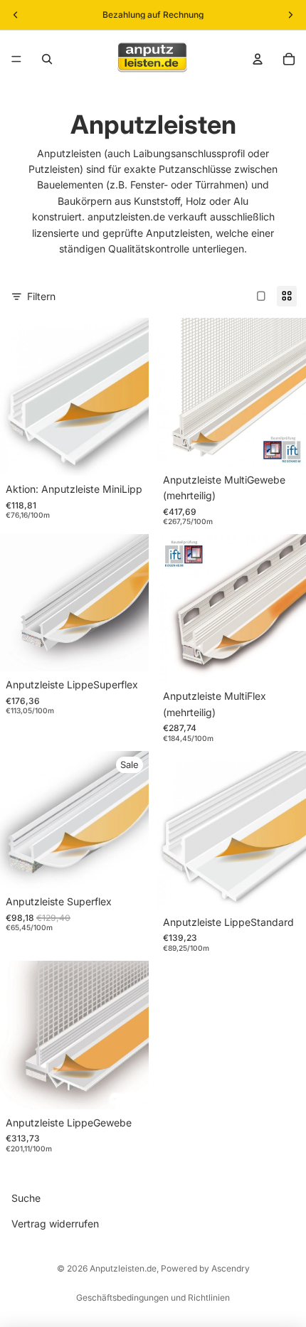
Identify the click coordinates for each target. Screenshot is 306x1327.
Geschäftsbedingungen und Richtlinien (153, 1297)
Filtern (41, 296)
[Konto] (257, 59)
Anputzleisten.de (123, 1268)
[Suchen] (47, 59)
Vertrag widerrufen (55, 1224)
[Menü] (16, 59)
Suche (26, 1198)
